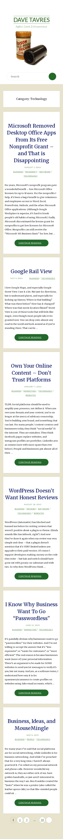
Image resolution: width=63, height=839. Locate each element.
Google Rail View (31, 271)
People (30, 739)
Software (45, 172)
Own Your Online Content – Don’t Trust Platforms (31, 373)
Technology (31, 176)
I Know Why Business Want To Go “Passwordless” (31, 611)
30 (42, 820)
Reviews (31, 509)
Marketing (29, 391)
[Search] (52, 76)
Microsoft (31, 172)
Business (18, 172)
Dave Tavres (31, 19)
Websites (31, 395)
